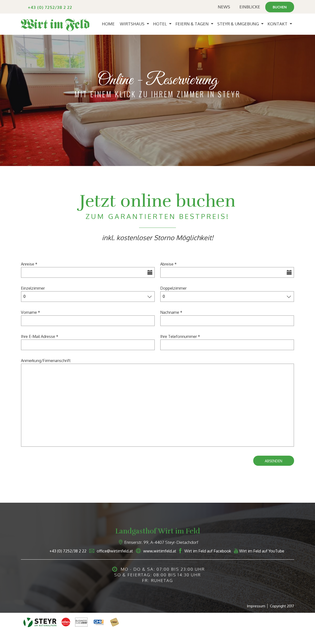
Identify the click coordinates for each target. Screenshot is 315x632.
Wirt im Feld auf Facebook (207, 551)
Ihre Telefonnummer (180, 336)
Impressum (256, 606)
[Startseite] (55, 24)
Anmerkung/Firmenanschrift (46, 360)
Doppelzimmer (173, 288)
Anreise (29, 264)
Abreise (168, 264)
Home (108, 23)
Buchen (280, 7)
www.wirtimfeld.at (159, 551)
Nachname (171, 312)
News (224, 6)
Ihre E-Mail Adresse (39, 336)
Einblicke (249, 6)
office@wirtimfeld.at (115, 551)
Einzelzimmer (33, 288)
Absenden (273, 461)
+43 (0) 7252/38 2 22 (50, 7)
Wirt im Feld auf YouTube (261, 551)
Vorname (30, 312)
